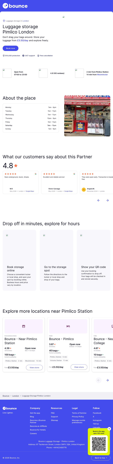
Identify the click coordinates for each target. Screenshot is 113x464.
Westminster (102, 74)
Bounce (6, 396)
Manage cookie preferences (78, 421)
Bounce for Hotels (38, 430)
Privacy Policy (78, 416)
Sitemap (54, 420)
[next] (107, 200)
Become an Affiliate (38, 426)
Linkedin (96, 427)
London (26, 21)
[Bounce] (15, 6)
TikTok (96, 424)
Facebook (97, 413)
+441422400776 (60, 447)
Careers (33, 433)
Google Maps (30, 191)
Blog (32, 416)
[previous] (99, 200)
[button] (10, 48)
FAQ (52, 413)
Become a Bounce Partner (37, 421)
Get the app (35, 413)
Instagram (97, 420)
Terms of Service (79, 413)
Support (54, 416)
